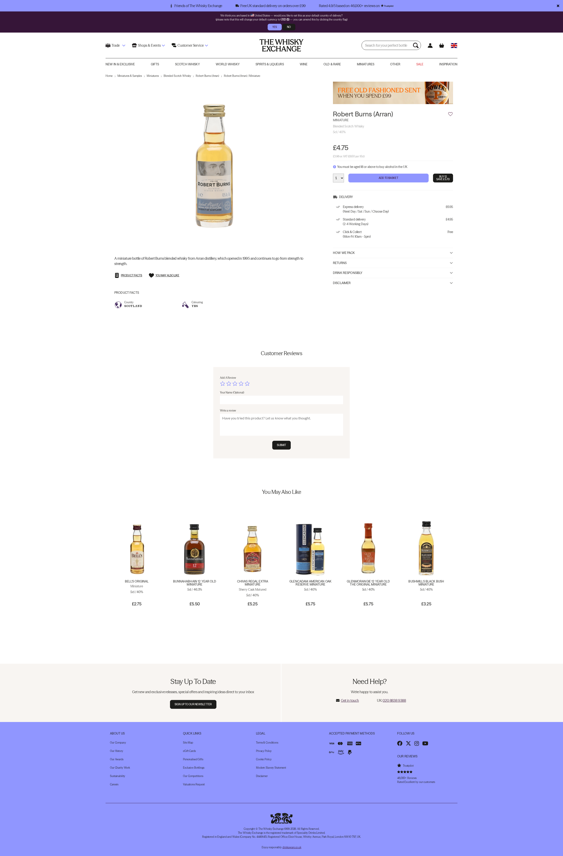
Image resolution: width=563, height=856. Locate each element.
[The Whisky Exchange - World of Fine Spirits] (281, 45)
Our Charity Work (120, 767)
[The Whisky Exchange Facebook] (399, 743)
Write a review (228, 410)
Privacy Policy (264, 751)
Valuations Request (194, 784)
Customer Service (190, 45)
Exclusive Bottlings (193, 767)
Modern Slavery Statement (271, 767)
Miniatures (365, 64)
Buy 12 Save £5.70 (443, 178)
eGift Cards (189, 751)
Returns (340, 263)
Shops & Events (149, 45)
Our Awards (116, 759)
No (289, 27)
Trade (116, 45)
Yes (274, 27)
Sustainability (117, 776)
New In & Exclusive (120, 64)
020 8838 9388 (394, 700)
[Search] (416, 45)
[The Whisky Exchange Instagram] (416, 743)
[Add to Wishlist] (450, 114)
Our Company (118, 742)
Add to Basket (388, 178)
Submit (281, 445)
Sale (420, 64)
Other (395, 64)
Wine (304, 64)
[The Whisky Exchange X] (408, 743)
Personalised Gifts (193, 759)
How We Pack (344, 253)
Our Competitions (193, 776)
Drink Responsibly (347, 273)
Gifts (155, 64)
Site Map (188, 742)
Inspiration (448, 64)
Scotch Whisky (187, 64)
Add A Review (228, 377)
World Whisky (228, 64)
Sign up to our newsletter (193, 704)
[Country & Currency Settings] (454, 45)
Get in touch (350, 700)
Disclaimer (342, 283)
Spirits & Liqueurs (270, 64)
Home (109, 75)
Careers (114, 784)
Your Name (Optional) (232, 392)
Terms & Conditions (267, 742)
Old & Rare (332, 64)
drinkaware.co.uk (291, 847)
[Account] (430, 45)
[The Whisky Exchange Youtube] (425, 743)
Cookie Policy (263, 759)
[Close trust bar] (558, 5)
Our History (116, 751)
